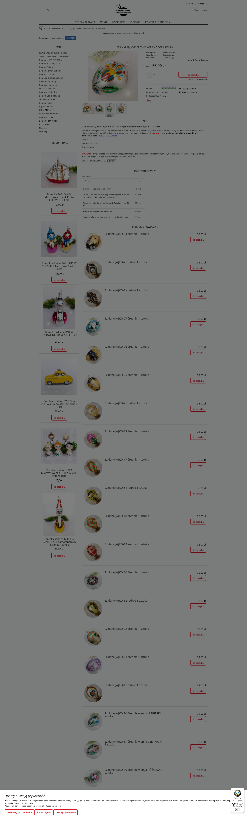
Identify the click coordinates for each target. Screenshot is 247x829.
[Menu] (242, 790)
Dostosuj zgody (44, 812)
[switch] (237, 809)
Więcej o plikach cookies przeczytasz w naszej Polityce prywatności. (33, 806)
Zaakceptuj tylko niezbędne (19, 812)
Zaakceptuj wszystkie (65, 812)
